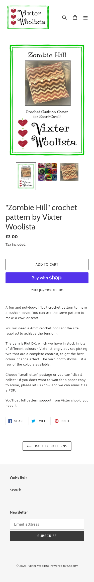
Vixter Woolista (38, 566)
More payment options (47, 290)
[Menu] (85, 17)
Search (15, 490)
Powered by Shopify (64, 566)
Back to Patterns (51, 446)
